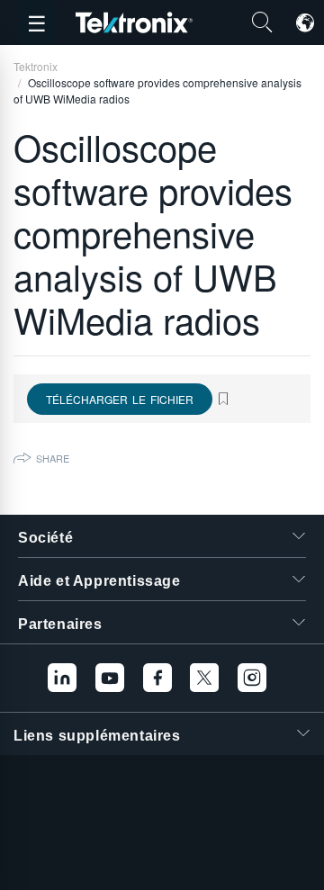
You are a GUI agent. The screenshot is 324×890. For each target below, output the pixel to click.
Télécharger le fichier (120, 399)
